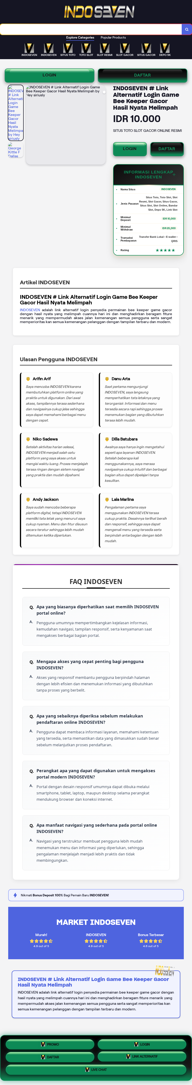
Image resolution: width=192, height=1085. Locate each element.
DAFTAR (142, 75)
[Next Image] (102, 125)
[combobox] (91, 29)
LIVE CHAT (99, 1071)
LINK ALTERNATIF (145, 1057)
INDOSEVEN (30, 310)
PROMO (53, 1042)
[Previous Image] (29, 125)
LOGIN (49, 75)
